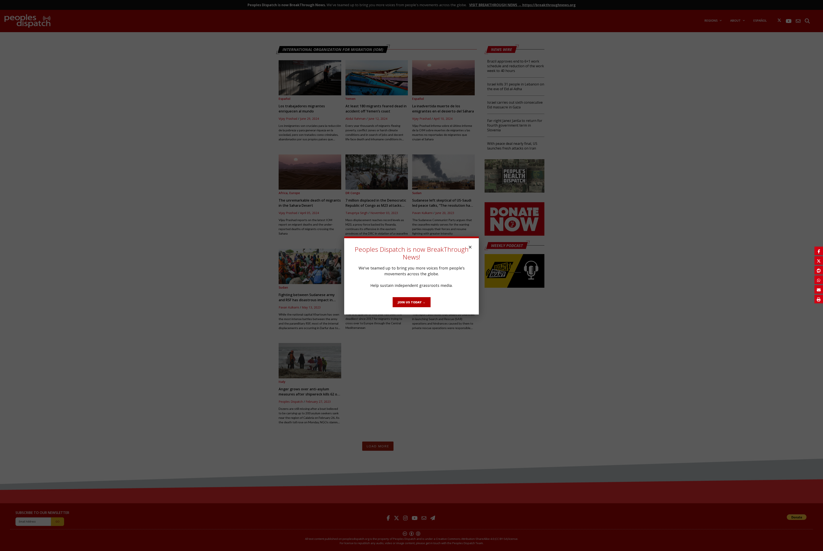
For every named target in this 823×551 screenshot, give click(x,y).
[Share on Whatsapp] (818, 280)
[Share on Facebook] (818, 251)
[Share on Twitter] (818, 260)
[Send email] (818, 289)
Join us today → (411, 302)
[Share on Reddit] (818, 270)
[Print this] (818, 299)
